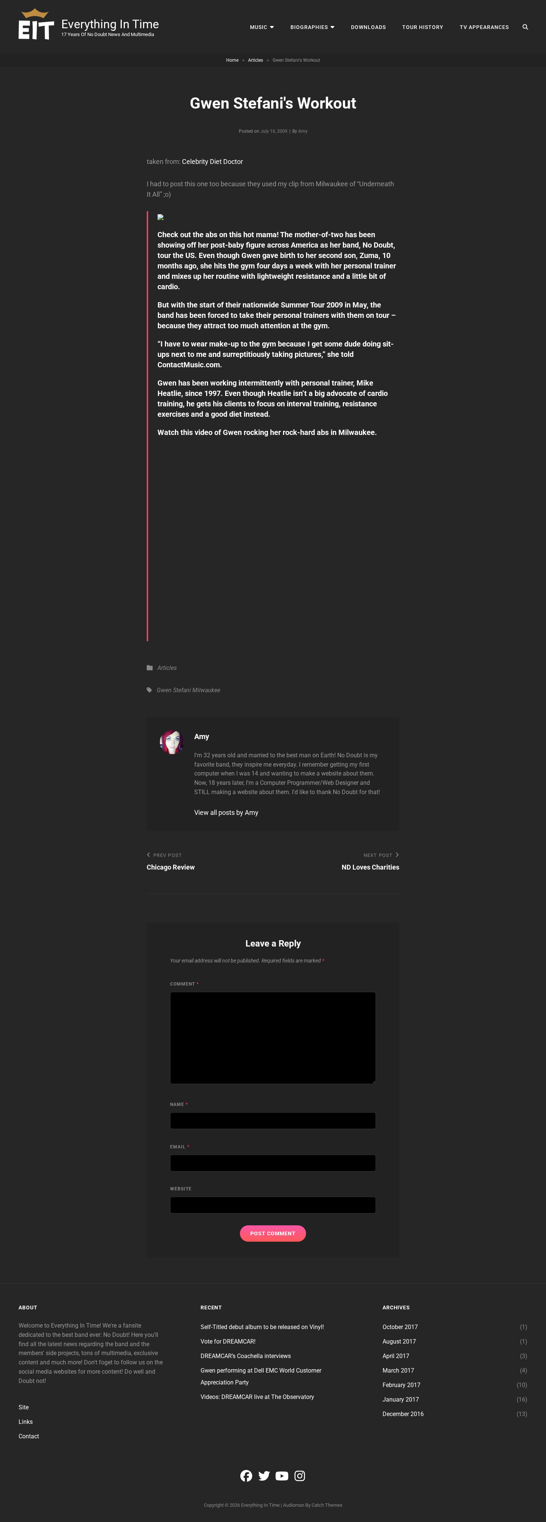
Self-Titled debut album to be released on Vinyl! (262, 1327)
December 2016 (403, 1414)
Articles (255, 60)
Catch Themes (327, 1505)
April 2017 (396, 1356)
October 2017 (400, 1327)
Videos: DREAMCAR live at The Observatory (257, 1396)
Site (24, 1407)
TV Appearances (484, 27)
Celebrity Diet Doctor (212, 161)
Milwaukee (206, 690)
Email (179, 1146)
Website (181, 1189)
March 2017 (398, 1370)
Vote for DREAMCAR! (228, 1341)
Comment (184, 984)
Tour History (422, 27)
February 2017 (401, 1385)
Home (232, 60)
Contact (29, 1436)
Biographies (309, 27)
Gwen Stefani (174, 690)
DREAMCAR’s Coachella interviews (246, 1356)
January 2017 (401, 1399)
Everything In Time (110, 24)
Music (258, 27)
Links (26, 1421)
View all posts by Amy (226, 812)
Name (179, 1104)
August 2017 (399, 1341)
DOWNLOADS (368, 27)
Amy (303, 131)
